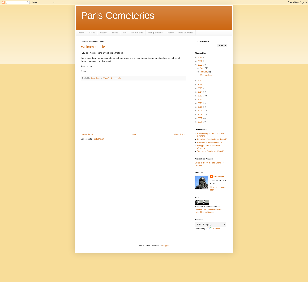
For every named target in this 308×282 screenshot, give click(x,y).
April (202, 68)
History (103, 32)
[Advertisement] (133, 106)
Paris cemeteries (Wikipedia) (209, 142)
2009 (200, 111)
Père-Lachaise (185, 32)
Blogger (165, 245)
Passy (170, 32)
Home (81, 32)
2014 (200, 92)
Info (125, 32)
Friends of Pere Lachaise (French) (212, 139)
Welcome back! (93, 47)
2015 (200, 88)
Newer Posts (87, 134)
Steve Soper (219, 176)
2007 (200, 118)
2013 (200, 96)
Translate (216, 228)
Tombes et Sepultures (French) (210, 151)
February (204, 72)
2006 (200, 122)
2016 (200, 84)
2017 (200, 81)
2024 (200, 57)
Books (115, 32)
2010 (200, 107)
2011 (200, 103)
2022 (200, 61)
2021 (200, 65)
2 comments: (116, 78)
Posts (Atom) (98, 139)
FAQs (92, 32)
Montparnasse (155, 32)
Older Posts (179, 134)
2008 (200, 114)
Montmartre (137, 32)
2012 (200, 99)
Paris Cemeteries (117, 15)
